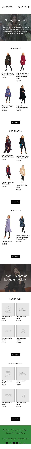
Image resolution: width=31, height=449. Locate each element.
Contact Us (9, 433)
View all (15, 122)
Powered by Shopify (23, 438)
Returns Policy (20, 433)
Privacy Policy (15, 430)
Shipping (25, 430)
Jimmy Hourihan (11, 438)
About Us (6, 430)
